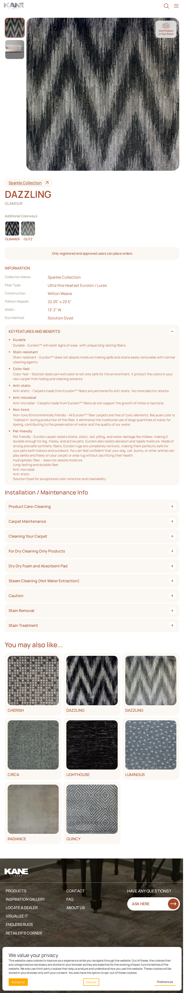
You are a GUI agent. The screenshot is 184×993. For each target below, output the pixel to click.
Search (166, 6)
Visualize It (17, 916)
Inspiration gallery (25, 899)
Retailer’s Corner (24, 933)
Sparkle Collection (25, 182)
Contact (75, 890)
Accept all (18, 982)
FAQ (70, 899)
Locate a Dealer (22, 907)
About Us (75, 907)
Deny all (91, 982)
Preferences (165, 982)
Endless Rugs (19, 924)
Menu (176, 6)
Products (16, 890)
